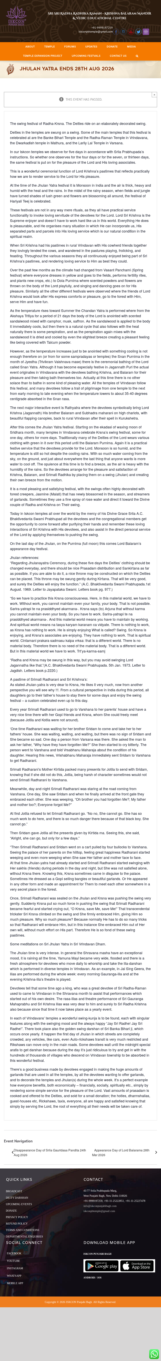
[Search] (137, 56)
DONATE (11, 1210)
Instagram (15, 1268)
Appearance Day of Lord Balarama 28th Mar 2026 (120, 1152)
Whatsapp (14, 1275)
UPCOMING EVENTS (19, 1204)
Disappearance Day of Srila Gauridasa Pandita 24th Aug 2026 (50, 1152)
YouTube (13, 1260)
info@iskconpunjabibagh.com (100, 1206)
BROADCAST (14, 1191)
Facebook (14, 1253)
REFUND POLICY (17, 1223)
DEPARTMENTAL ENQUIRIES (24, 1236)
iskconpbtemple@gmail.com (96, 31)
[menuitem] (30, 46)
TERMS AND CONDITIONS (22, 1230)
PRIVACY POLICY (17, 1217)
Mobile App (15, 1283)
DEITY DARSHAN (17, 1197)
